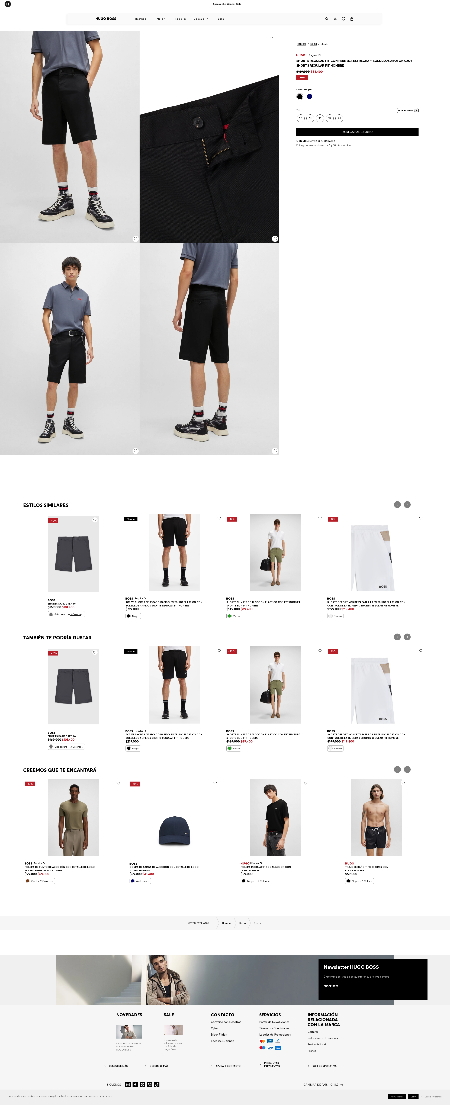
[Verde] (229, 616)
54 (82, 604)
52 (72, 604)
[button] (431, 1096)
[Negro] (300, 96)
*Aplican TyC (248, 4)
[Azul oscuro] (309, 96)
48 (52, 604)
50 (62, 604)
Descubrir (201, 18)
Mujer (161, 18)
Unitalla (136, 867)
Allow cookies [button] (397, 1096)
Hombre (140, 18)
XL (357, 602)
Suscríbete (331, 986)
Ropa (313, 43)
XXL (56, 867)
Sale (221, 18)
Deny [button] (413, 1096)
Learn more (105, 1096)
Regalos (181, 18)
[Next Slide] (407, 504)
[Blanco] (330, 616)
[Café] (27, 880)
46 (230, 602)
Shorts (324, 44)
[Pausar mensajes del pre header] (7, 4)
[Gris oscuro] (51, 614)
